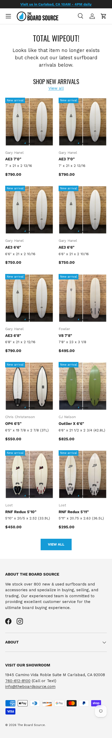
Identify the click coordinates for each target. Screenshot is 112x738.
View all (56, 88)
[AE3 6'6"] (29, 210)
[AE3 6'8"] (29, 298)
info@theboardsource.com (30, 686)
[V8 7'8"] (83, 298)
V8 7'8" (65, 335)
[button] (103, 16)
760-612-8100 (17, 680)
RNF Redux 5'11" (74, 511)
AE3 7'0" (13, 159)
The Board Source (31, 725)
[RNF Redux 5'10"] (29, 474)
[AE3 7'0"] (29, 122)
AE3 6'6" (13, 247)
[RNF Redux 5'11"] (83, 474)
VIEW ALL (56, 544)
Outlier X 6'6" (71, 423)
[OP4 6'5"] (29, 386)
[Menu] (8, 16)
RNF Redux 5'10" (20, 511)
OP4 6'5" (13, 423)
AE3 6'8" (13, 335)
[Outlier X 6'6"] (83, 386)
